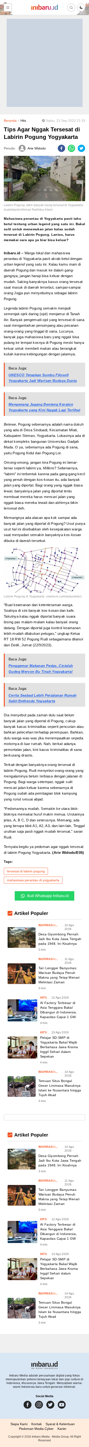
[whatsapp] (71, 148)
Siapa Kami (19, 1424)
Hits (23, 120)
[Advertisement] (44, 63)
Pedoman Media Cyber (36, 1429)
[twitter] (81, 148)
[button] (81, 7)
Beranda (10, 120)
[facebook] (61, 148)
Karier (61, 1429)
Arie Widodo (37, 148)
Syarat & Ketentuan (60, 1424)
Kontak (36, 1424)
